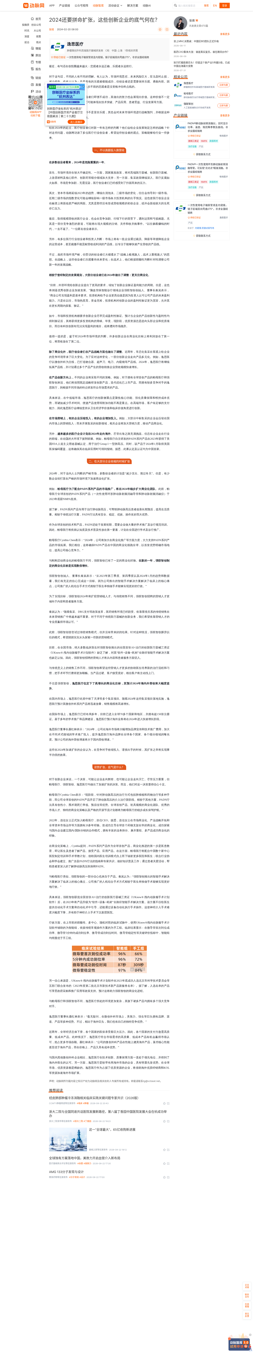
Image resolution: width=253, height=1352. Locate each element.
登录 (224, 5)
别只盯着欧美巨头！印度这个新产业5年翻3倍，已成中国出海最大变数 (202, 64)
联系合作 (247, 1295)
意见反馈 (247, 1314)
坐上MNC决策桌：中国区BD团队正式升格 (196, 41)
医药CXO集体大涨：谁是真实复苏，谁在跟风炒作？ (201, 51)
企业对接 (247, 1286)
